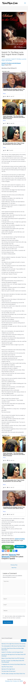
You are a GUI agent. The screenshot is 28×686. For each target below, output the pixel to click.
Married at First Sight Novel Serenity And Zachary (14, 643)
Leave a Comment (6, 59)
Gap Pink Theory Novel (7, 666)
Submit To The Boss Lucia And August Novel (12, 652)
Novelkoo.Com (8, 681)
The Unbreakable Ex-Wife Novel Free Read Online (13, 646)
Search (23, 640)
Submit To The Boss (20, 538)
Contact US (16, 681)
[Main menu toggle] (25, 3)
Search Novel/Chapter (7, 638)
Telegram (12, 555)
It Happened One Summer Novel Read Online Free (14, 664)
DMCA (21, 681)
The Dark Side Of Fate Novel (8, 671)
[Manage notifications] (24, 683)
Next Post (14, 567)
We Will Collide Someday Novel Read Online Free (13, 673)
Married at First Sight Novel (8, 669)
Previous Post (14, 565)
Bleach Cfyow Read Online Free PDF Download (13, 658)
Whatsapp (6, 557)
